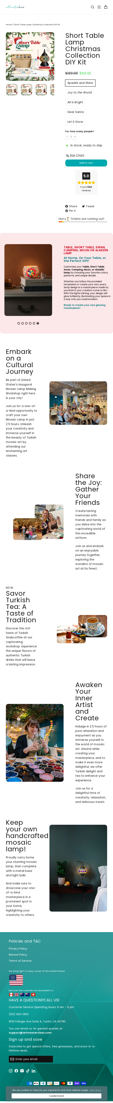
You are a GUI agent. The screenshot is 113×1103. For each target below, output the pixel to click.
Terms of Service (20, 961)
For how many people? (79, 131)
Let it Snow (75, 122)
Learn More (95, 1090)
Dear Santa (76, 112)
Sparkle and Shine (80, 83)
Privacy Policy (18, 948)
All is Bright (75, 102)
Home (9, 24)
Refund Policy (18, 954)
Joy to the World (80, 93)
